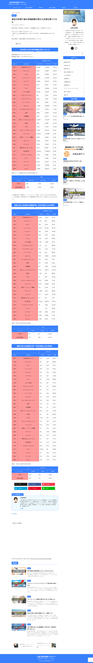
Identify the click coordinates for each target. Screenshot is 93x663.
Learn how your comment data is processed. (41, 558)
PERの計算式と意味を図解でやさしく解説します (40, 613)
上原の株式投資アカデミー (17, 2)
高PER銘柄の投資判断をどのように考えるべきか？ (40, 571)
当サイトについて (17, 7)
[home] (22, 508)
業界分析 (64, 7)
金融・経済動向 (52, 7)
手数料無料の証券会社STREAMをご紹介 (72, 161)
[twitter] (20, 508)
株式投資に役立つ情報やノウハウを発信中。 (46, 658)
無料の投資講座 (29, 7)
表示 (20, 43)
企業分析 (75, 7)
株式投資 (41, 7)
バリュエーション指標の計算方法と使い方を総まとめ (41, 599)
